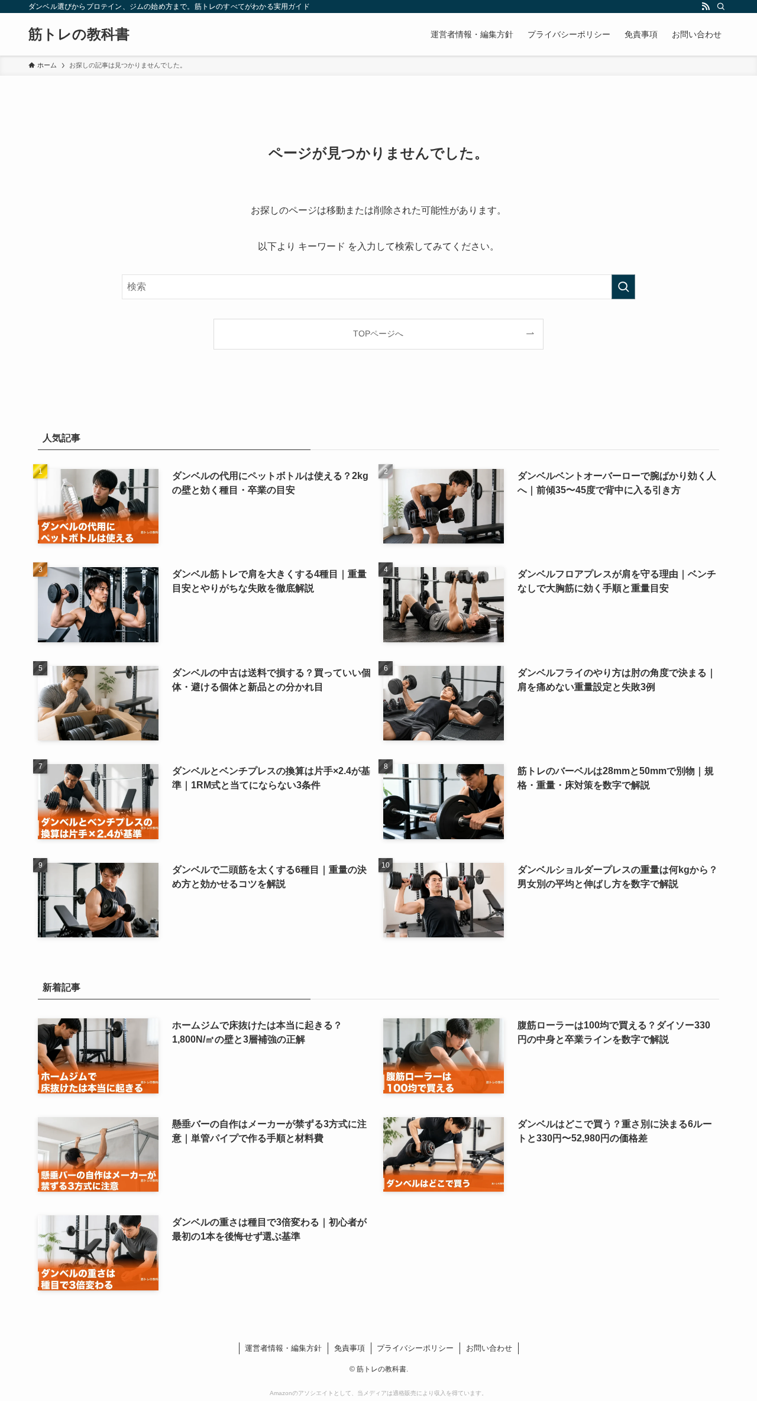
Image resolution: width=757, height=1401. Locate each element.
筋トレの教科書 (79, 34)
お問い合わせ (489, 1348)
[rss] (705, 6)
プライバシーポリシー (415, 1348)
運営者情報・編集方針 (283, 1348)
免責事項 (349, 1348)
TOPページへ (378, 333)
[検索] (721, 6)
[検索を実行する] (623, 286)
